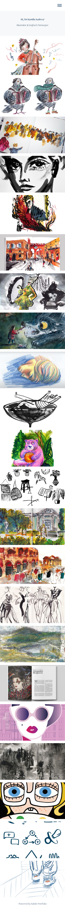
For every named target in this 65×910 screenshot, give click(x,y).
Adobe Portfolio (39, 903)
